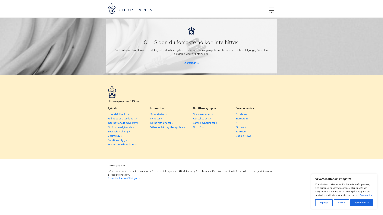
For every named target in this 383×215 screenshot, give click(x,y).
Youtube (241, 131)
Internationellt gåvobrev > (123, 122)
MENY (272, 12)
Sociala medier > (203, 114)
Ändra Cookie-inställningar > (124, 178)
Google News (243, 135)
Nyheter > (156, 118)
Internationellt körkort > (122, 144)
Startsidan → (191, 62)
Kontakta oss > (202, 118)
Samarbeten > (158, 114)
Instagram (242, 118)
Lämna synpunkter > (205, 122)
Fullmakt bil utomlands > (122, 118)
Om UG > (198, 127)
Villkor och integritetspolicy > (167, 127)
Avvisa (341, 202)
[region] (344, 191)
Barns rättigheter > (161, 122)
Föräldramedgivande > (121, 127)
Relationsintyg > (117, 140)
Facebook (241, 114)
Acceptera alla (361, 202)
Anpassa (324, 202)
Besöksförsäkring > (119, 131)
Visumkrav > (115, 135)
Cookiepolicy (366, 195)
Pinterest (241, 127)
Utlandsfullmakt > (118, 114)
